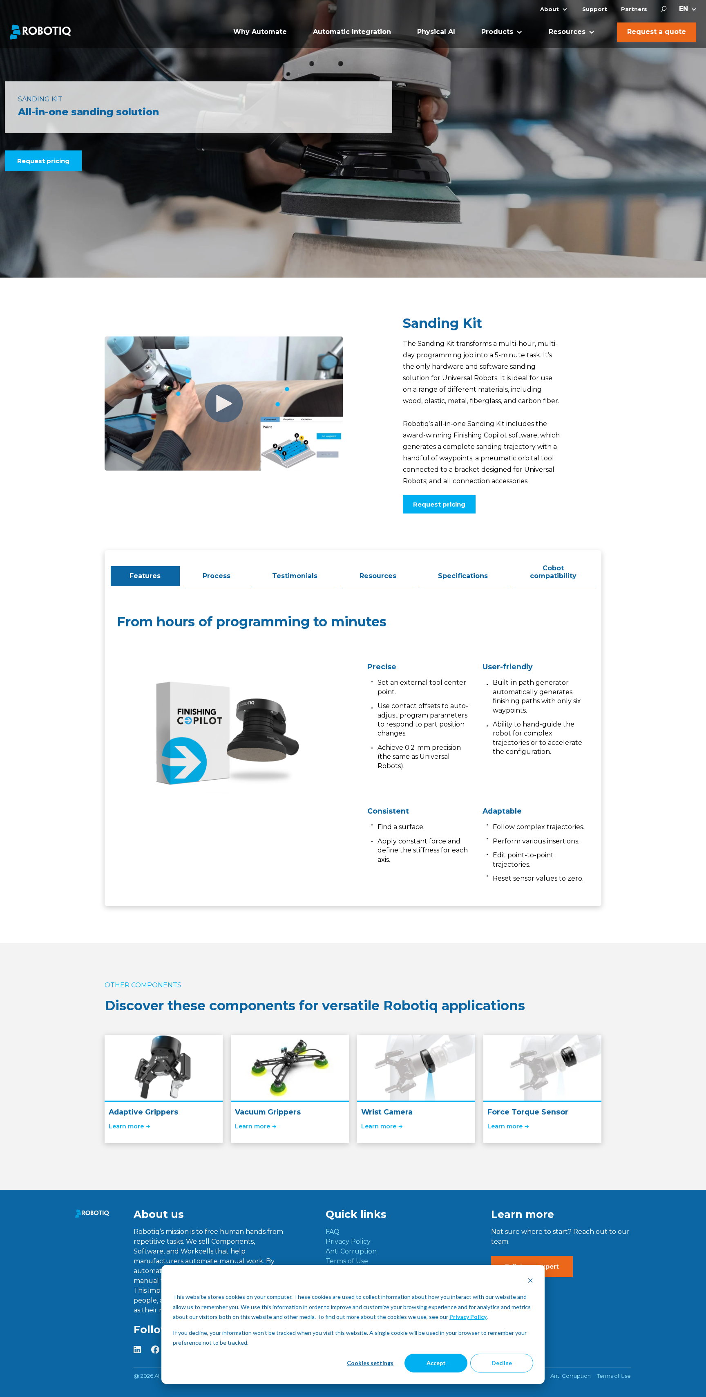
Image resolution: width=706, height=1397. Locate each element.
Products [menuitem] (497, 32)
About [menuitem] (549, 9)
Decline (502, 1362)
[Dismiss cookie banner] (530, 1281)
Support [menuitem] (594, 9)
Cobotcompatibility (553, 571)
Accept (436, 1362)
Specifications (463, 576)
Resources (378, 576)
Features (145, 576)
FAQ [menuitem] (333, 1232)
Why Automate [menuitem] (260, 32)
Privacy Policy (468, 1316)
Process (216, 576)
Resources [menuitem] (567, 32)
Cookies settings (370, 1362)
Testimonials (294, 576)
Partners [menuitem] (634, 9)
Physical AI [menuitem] (436, 32)
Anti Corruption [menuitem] (351, 1251)
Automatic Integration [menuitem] (352, 32)
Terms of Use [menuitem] (347, 1261)
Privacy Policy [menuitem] (348, 1241)
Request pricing (43, 161)
